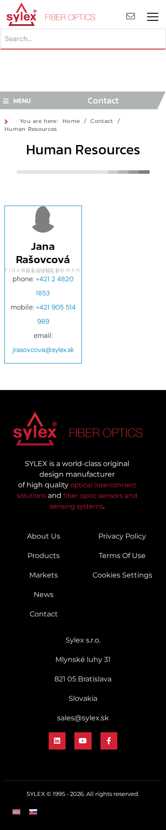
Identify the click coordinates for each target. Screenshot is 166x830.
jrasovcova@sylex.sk (43, 349)
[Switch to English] (16, 812)
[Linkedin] (57, 740)
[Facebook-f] (108, 740)
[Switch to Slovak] (33, 812)
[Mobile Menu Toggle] (152, 17)
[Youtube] (82, 740)
